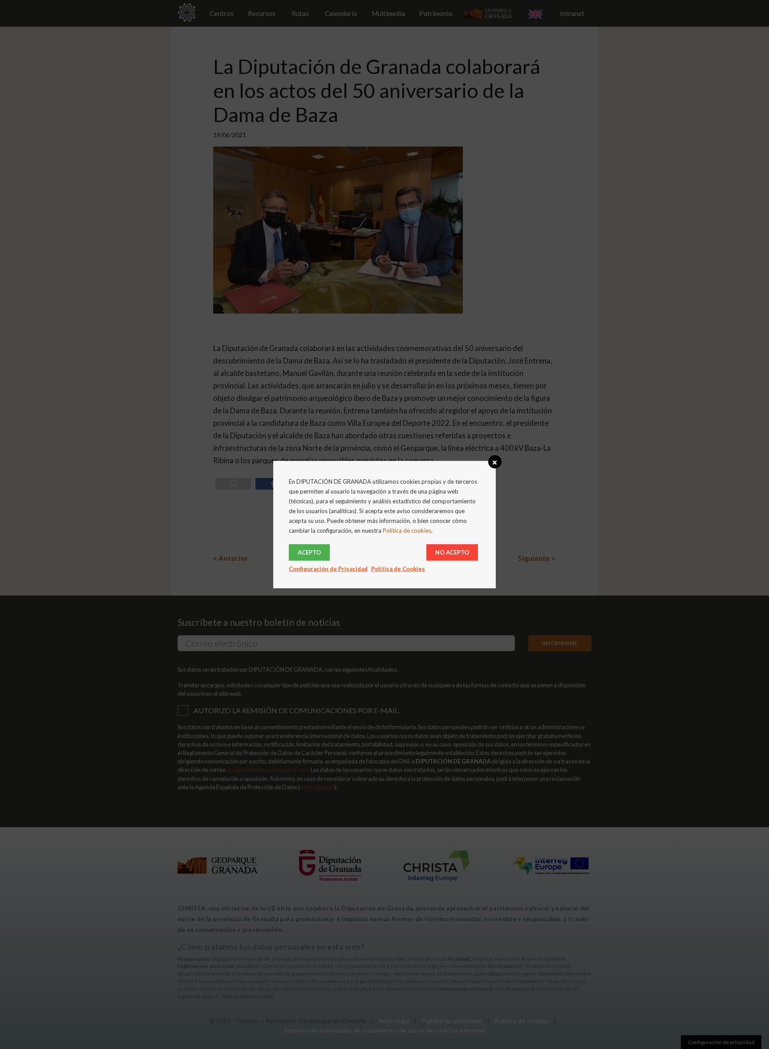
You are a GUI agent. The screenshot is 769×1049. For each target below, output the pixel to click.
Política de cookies (407, 530)
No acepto (452, 552)
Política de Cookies (398, 568)
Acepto (309, 552)
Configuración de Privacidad (328, 568)
